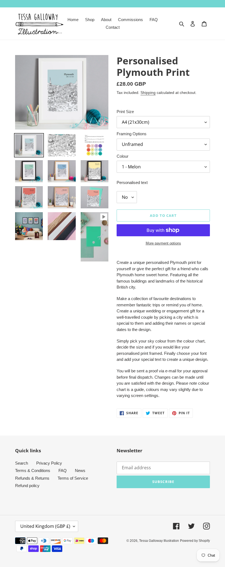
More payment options (163, 243)
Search (21, 463)
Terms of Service (73, 478)
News (80, 470)
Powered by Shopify (195, 541)
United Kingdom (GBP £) (45, 526)
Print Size (125, 111)
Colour (122, 156)
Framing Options (132, 133)
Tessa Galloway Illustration (159, 541)
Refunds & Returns (32, 478)
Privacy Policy (49, 463)
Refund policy (27, 485)
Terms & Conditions (32, 470)
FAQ (62, 470)
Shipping (148, 92)
